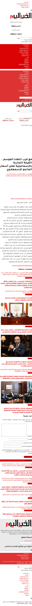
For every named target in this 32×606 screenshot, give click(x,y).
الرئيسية (25, 45)
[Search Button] (18, 38)
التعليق (29, 436)
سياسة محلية (24, 48)
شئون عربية (24, 54)
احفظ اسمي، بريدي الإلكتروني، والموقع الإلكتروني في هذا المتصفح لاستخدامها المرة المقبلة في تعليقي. (17, 451)
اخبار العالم (25, 55)
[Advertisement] (16, 140)
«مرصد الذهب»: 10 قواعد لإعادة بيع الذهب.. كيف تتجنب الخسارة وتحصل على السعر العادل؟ (16, 364)
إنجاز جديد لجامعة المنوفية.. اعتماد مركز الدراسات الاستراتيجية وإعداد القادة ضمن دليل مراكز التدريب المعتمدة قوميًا (16, 489)
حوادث (26, 46)
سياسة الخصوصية (22, 4)
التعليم (26, 66)
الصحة (26, 62)
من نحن (26, 2)
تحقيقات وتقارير (23, 52)
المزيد (26, 68)
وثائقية (30, 498)
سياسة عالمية (23, 50)
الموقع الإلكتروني (27, 446)
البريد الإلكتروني (27, 443)
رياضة (26, 59)
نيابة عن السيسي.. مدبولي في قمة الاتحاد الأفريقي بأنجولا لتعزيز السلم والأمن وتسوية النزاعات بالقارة (16, 473)
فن (27, 57)
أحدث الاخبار (28, 278)
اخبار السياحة (28, 510)
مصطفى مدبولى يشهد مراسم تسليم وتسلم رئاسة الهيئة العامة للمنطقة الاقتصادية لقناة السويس (18, 410)
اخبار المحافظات (23, 64)
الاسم (30, 439)
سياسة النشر (24, 5)
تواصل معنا (24, 7)
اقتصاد (26, 61)
